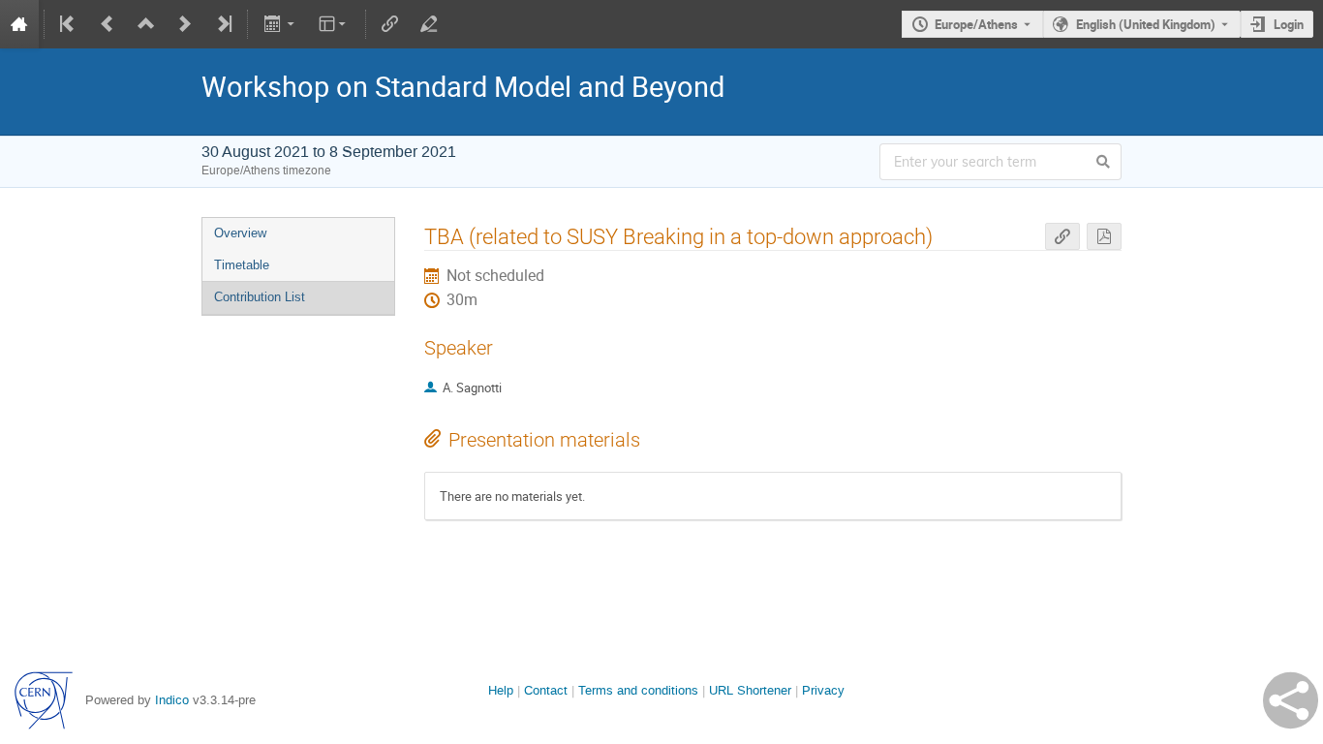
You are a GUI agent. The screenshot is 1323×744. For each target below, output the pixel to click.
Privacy (823, 690)
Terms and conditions (638, 690)
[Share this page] (1290, 700)
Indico (172, 700)
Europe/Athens (976, 24)
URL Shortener (750, 690)
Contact (546, 690)
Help (500, 690)
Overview (240, 233)
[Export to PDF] (1104, 237)
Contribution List (259, 297)
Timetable (241, 265)
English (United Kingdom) (1145, 24)
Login (1289, 24)
